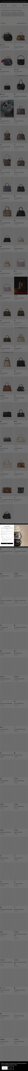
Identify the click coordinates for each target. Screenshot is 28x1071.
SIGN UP (7, 543)
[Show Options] (12, 537)
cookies (6, 1063)
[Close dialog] (27, 525)
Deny (11, 1068)
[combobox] (2, 534)
